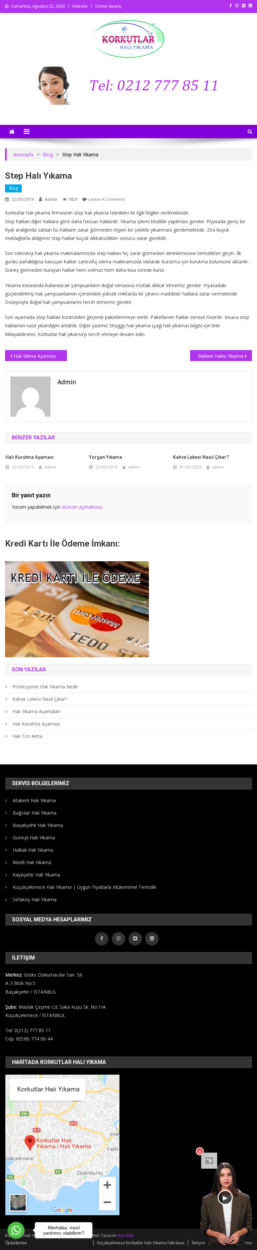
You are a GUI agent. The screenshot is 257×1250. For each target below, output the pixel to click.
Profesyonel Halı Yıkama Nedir (45, 686)
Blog (13, 188)
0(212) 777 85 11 (32, 1030)
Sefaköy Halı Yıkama (35, 899)
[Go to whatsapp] (16, 1230)
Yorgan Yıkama (105, 457)
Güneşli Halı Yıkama (34, 837)
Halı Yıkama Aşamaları (36, 711)
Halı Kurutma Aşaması (29, 457)
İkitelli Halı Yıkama (32, 862)
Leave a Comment (106, 199)
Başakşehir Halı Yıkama (38, 825)
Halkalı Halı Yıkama (33, 850)
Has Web (125, 1235)
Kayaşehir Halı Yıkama (36, 874)
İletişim (198, 1243)
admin (51, 199)
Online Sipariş (108, 6)
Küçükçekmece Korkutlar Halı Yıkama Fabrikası (140, 1243)
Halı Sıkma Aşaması (35, 356)
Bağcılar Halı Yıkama (35, 813)
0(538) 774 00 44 (34, 1038)
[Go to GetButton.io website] (16, 1243)
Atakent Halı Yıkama (34, 800)
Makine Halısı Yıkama (220, 356)
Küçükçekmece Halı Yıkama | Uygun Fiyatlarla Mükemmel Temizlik (84, 887)
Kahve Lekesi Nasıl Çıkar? (201, 457)
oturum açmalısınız (82, 507)
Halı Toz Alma (27, 736)
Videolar (80, 6)
